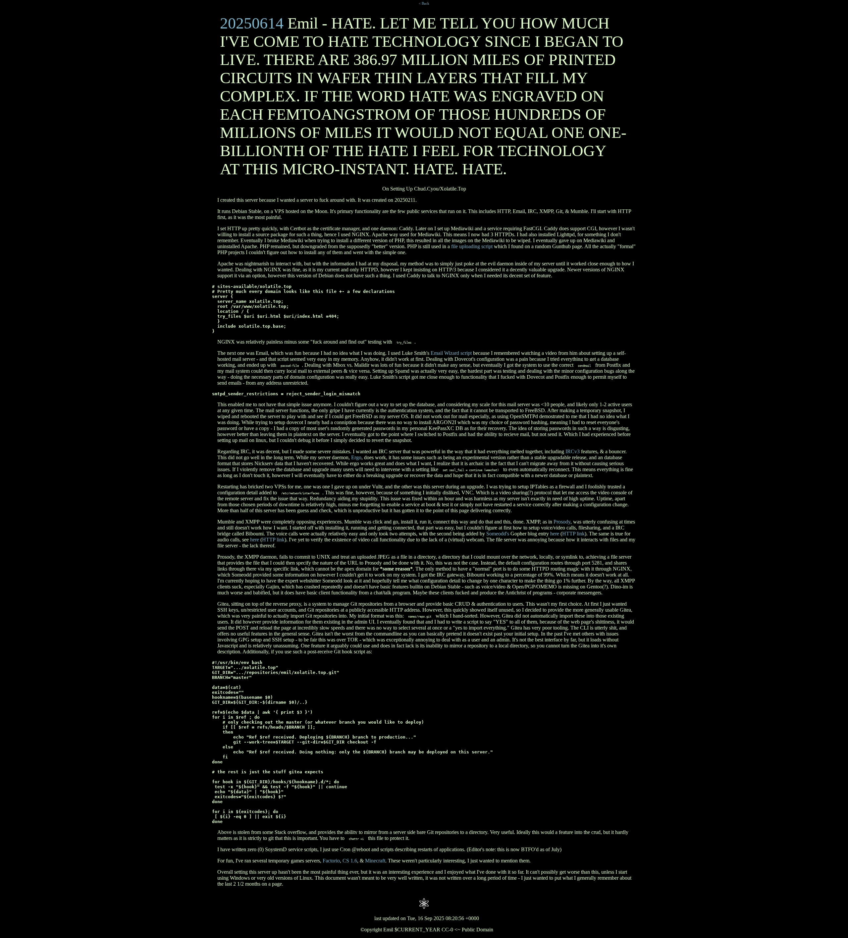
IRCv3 (572, 451)
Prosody (562, 521)
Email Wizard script (451, 353)
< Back (424, 3)
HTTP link (573, 533)
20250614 (252, 23)
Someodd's (497, 533)
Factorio (331, 860)
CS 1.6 (350, 860)
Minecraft (375, 860)
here (554, 533)
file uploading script (472, 246)
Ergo (356, 457)
